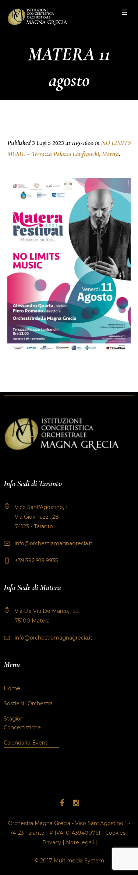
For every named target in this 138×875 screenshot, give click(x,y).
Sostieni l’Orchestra (28, 703)
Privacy (51, 842)
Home (12, 688)
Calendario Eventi (26, 742)
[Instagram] (76, 802)
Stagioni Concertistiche (22, 723)
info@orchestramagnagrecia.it (53, 543)
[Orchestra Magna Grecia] (37, 16)
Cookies (115, 833)
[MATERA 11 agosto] (69, 266)
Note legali (80, 842)
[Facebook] (62, 802)
